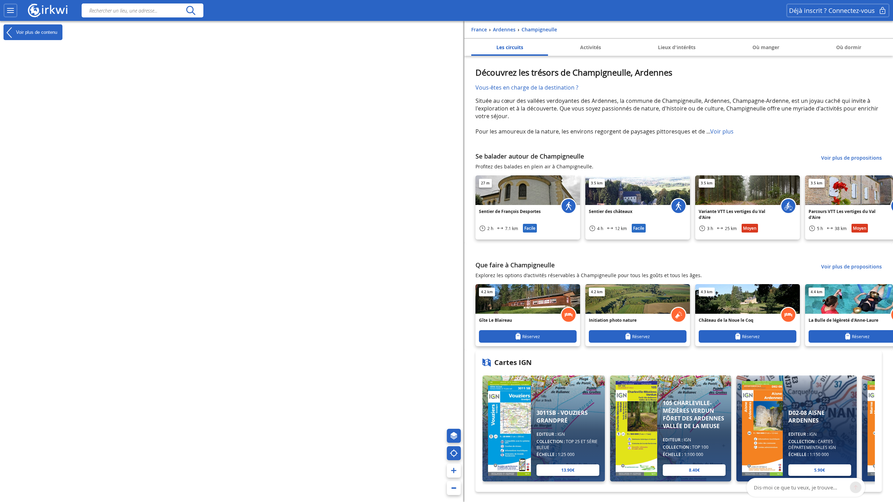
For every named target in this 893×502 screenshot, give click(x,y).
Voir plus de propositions (851, 157)
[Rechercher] (190, 10)
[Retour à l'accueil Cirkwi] (48, 10)
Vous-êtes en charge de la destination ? (526, 87)
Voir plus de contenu (36, 32)
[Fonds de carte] (454, 436)
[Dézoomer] (454, 488)
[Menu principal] (10, 10)
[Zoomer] (454, 471)
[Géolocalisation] (454, 453)
